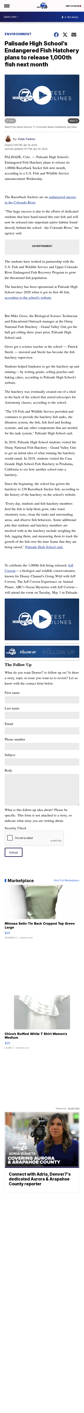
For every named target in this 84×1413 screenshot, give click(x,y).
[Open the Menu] (6, 6)
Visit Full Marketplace (66, 880)
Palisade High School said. (44, 546)
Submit (13, 852)
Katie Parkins (26, 139)
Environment (18, 34)
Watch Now (73, 6)
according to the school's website (28, 297)
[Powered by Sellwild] (73, 1108)
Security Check (15, 828)
